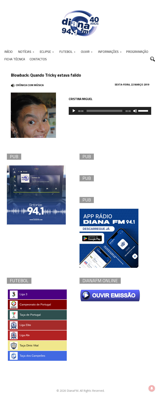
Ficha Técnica (14, 59)
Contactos (38, 59)
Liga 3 (23, 294)
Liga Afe (25, 335)
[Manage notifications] (152, 388)
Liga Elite (25, 325)
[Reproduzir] (74, 111)
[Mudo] (135, 111)
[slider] (143, 110)
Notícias (24, 51)
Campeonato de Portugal (35, 304)
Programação (137, 51)
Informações (108, 51)
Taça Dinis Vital (29, 345)
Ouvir (85, 51)
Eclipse (45, 51)
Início (8, 51)
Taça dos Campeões (32, 355)
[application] (110, 111)
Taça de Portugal (30, 314)
